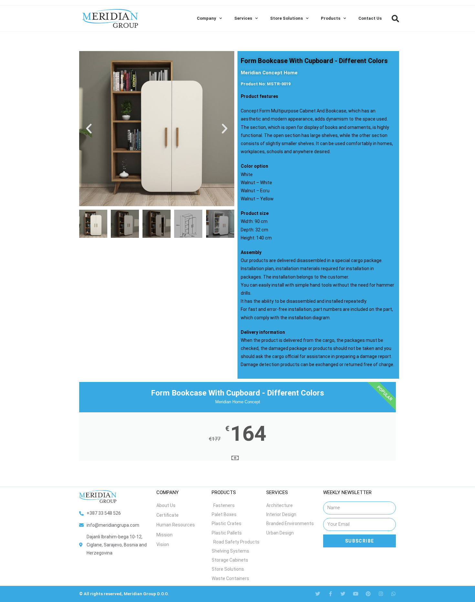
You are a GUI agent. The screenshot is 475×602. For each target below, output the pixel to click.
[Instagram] (380, 593)
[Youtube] (355, 593)
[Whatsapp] (393, 593)
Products (330, 18)
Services (243, 18)
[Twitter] (317, 593)
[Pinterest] (368, 593)
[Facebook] (330, 593)
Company (206, 18)
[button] (395, 18)
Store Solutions (286, 18)
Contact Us (370, 18)
